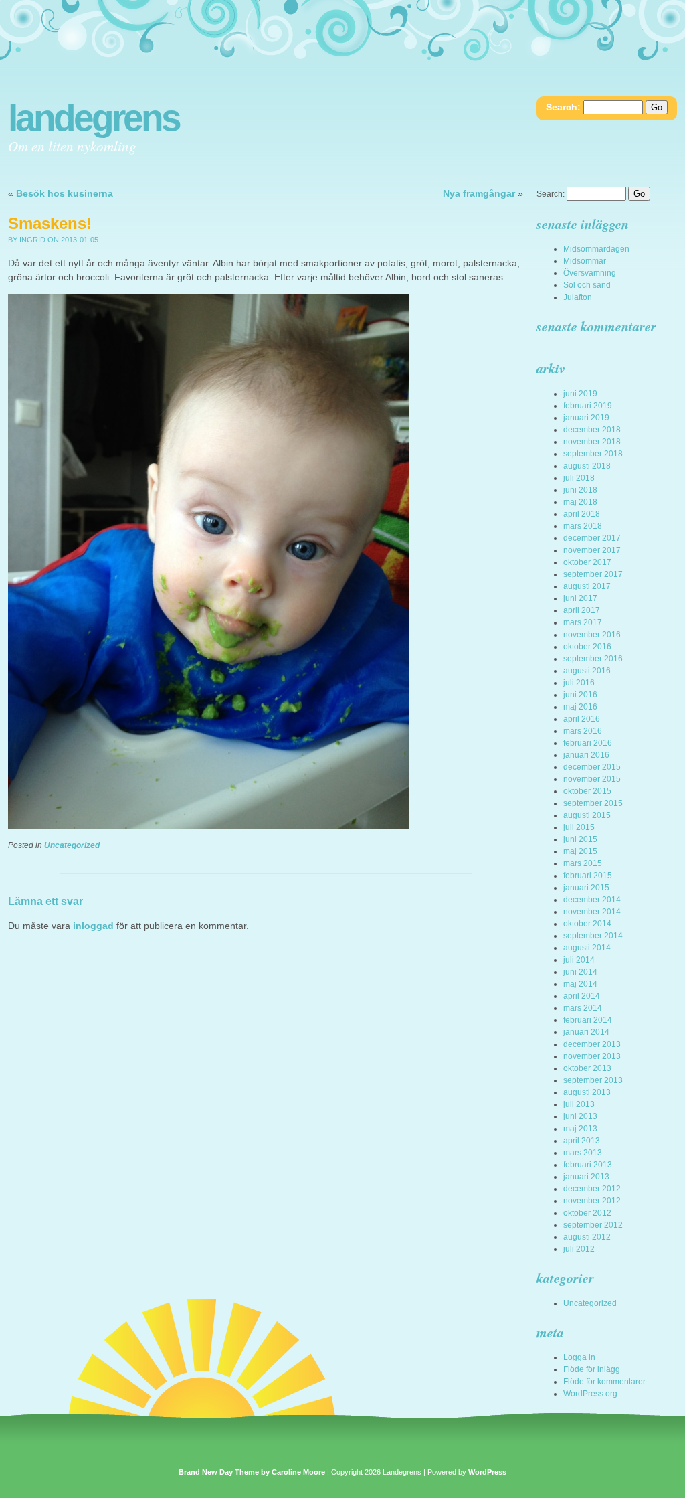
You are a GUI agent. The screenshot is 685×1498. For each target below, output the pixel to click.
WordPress (487, 1472)
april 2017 (581, 610)
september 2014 (593, 935)
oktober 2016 (587, 646)
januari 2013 (586, 1176)
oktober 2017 (587, 562)
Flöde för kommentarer (604, 1381)
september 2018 (593, 454)
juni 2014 (580, 972)
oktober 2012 (587, 1213)
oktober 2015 (587, 791)
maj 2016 (580, 707)
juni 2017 (580, 598)
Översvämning (589, 273)
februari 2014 (587, 1020)
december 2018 (592, 429)
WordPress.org (590, 1393)
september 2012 (593, 1225)
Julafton (577, 297)
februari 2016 (587, 743)
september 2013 (593, 1080)
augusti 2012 (587, 1237)
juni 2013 (580, 1116)
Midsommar (584, 261)
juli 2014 (579, 960)
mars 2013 (582, 1152)
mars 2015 (582, 863)
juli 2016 (579, 682)
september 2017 (593, 574)
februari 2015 (587, 875)
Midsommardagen (596, 249)
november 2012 (592, 1200)
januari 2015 (586, 887)
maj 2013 (580, 1128)
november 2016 (592, 634)
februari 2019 (587, 405)
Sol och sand (587, 285)
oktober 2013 (587, 1068)
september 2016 (593, 658)
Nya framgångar (479, 193)
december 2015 (592, 767)
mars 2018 (582, 526)
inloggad (93, 925)
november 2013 (592, 1056)
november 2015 (592, 779)
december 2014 (592, 899)
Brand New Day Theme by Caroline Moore (252, 1472)
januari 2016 (586, 755)
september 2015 (593, 803)
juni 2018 (580, 490)
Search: (563, 107)
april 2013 (581, 1140)
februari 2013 (587, 1164)
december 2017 (592, 538)
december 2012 (592, 1188)
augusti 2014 (587, 947)
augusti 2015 (587, 815)
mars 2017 (582, 622)
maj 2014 (580, 984)
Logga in (579, 1357)
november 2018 (592, 441)
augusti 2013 (587, 1092)
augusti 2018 (587, 466)
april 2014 (581, 996)
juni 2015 (580, 839)
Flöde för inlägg (591, 1369)
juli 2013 (579, 1104)
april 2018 (581, 514)
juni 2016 (580, 694)
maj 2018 (580, 502)
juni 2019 (580, 393)
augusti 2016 (587, 670)
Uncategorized (72, 845)
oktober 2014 (587, 923)
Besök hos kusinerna (64, 193)
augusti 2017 (587, 586)
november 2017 (592, 550)
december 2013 (592, 1044)
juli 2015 (579, 827)
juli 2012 (579, 1249)
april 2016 (581, 719)
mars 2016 (582, 731)
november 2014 (592, 911)
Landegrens (93, 118)
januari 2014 (586, 1032)
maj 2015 (580, 851)
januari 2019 (586, 417)
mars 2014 (582, 1008)
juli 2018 (579, 478)
